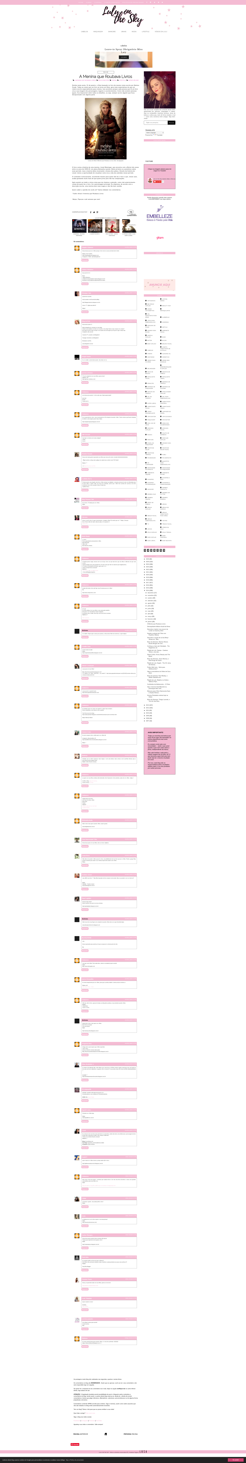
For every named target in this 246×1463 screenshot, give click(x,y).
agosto (150, 603)
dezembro (151, 592)
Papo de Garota (93, 780)
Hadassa (84, 1338)
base (164, 337)
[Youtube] (162, 2)
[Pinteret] (159, 2)
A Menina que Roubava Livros (156, 624)
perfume (150, 439)
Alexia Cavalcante (88, 665)
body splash (151, 343)
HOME (81, 2)
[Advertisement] (159, 267)
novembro (151, 595)
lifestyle (122, 80)
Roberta (84, 755)
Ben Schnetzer (103, 80)
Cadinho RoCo (87, 479)
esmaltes (150, 383)
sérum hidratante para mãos (164, 514)
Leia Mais (124, 54)
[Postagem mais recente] (80, 1435)
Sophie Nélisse (133, 80)
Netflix (164, 327)
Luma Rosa (86, 855)
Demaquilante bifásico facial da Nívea (158, 626)
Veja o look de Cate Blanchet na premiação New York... (157, 687)
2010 (147, 713)
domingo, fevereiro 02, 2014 (130, 1337)
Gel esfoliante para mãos (151, 315)
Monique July (86, 293)
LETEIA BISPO (87, 1319)
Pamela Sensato (87, 454)
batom (149, 340)
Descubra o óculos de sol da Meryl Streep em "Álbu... (157, 638)
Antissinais (151, 300)
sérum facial (152, 515)
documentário (124, 45)
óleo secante (167, 540)
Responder (85, 260)
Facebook (77, 1420)
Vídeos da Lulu (160, 31)
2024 (147, 564)
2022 (147, 569)
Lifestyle (145, 31)
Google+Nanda (85, 807)
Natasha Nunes (87, 1279)
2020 (147, 574)
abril (149, 613)
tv (148, 524)
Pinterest (92, 1420)
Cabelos (84, 31)
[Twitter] (155, 2)
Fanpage (91, 570)
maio (149, 611)
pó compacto (166, 458)
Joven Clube (91, 1097)
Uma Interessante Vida (89, 839)
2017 (147, 582)
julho (149, 606)
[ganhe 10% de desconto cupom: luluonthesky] (159, 228)
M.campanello (86, 1089)
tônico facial (167, 524)
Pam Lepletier (86, 898)
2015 (147, 588)
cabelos (150, 350)
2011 (147, 710)
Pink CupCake (85, 617)
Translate (159, 135)
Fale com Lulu (90, 1413)
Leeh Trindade (87, 1298)
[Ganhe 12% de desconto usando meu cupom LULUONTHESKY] (159, 245)
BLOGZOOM (86, 938)
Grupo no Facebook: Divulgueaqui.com (106, 1185)
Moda (133, 31)
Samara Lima (86, 732)
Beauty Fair (166, 305)
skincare (150, 489)
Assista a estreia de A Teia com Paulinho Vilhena (156, 634)
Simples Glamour (87, 247)
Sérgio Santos (86, 356)
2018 (147, 580)
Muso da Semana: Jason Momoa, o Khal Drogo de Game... (158, 659)
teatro (164, 520)
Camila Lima (86, 646)
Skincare (112, 31)
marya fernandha (87, 979)
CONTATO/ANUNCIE (112, 2)
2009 (147, 715)
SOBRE (89, 2)
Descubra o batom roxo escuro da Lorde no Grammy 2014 (157, 630)
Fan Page (90, 1185)
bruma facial (167, 343)
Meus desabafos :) (88, 1064)
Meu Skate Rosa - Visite (88, 986)
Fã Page (91, 782)
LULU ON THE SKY (104, 1452)
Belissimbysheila (87, 820)
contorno (150, 357)
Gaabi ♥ (84, 1157)
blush (164, 340)
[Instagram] (151, 2)
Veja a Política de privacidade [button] (75, 1460)
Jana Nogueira (85, 570)
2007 (147, 721)
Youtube (96, 570)
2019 (147, 577)
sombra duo (151, 494)
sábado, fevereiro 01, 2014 (130, 1156)
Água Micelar (152, 532)
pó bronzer (151, 458)
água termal (166, 532)
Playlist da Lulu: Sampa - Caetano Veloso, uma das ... (157, 651)
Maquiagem (98, 31)
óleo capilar (151, 537)
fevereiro (150, 619)
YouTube (99, 1420)
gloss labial (151, 403)
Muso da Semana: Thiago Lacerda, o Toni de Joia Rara (158, 700)
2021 (147, 572)
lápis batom (151, 416)
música (149, 434)
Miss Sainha (85, 1306)
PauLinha (85, 1257)
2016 (147, 585)
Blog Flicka (84, 1185)
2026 (147, 559)
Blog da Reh (86, 321)
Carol (84, 1130)
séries (164, 504)
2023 (147, 567)
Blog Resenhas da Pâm (89, 466)
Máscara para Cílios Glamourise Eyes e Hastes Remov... (158, 691)
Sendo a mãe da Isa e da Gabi (89, 806)
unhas (149, 529)
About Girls (85, 523)
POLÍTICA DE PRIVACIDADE (133, 2)
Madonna (165, 322)
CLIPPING (98, 2)
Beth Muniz (86, 536)
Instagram (84, 1420)
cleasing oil (166, 353)
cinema (114, 80)
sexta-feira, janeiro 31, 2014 (130, 247)
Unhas (123, 31)
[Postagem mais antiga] (131, 1435)
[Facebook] (147, 2)
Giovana (84, 517)
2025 (147, 561)
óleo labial (151, 540)
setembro (151, 600)
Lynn (83, 1216)
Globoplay (166, 317)
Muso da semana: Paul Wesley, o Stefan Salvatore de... (157, 676)
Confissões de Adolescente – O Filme (158, 684)
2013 (147, 705)
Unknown (85, 392)
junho (149, 608)
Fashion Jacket (87, 875)
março (150, 616)
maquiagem (151, 419)
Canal (95, 1185)
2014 (147, 590)
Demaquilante (165, 310)
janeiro (150, 621)
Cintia (84, 1198)
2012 (147, 708)
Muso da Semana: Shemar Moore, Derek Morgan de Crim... (157, 642)
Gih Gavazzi (86, 434)
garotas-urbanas (87, 373)
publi (164, 454)
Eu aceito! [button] (236, 1460)
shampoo (150, 479)
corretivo (165, 357)
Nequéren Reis (87, 1043)
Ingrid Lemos (86, 1110)
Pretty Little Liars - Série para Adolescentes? (156, 668)
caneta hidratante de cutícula (165, 348)
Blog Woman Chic (88, 499)
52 (131, 212)
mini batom (166, 419)
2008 (147, 718)
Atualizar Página (133, 1452)
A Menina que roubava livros (85, 80)
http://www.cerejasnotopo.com (90, 1285)
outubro (150, 598)
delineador (151, 368)
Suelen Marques (87, 1235)
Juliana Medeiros (87, 269)
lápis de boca (167, 416)
